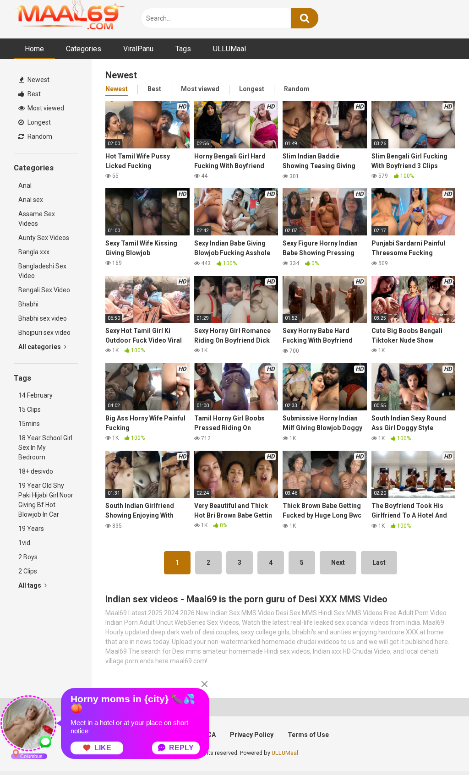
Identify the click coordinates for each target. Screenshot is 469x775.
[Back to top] (438, 747)
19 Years (31, 528)
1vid (24, 542)
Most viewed (45, 108)
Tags (183, 48)
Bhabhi (28, 304)
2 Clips (27, 571)
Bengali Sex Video (44, 290)
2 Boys (28, 557)
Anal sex (30, 199)
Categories (83, 48)
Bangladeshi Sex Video (42, 270)
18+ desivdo (35, 471)
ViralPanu (138, 48)
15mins (29, 423)
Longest (38, 122)
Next (338, 562)
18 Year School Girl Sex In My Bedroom (45, 447)
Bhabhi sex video (42, 318)
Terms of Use (308, 734)
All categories (40, 346)
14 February (35, 395)
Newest (37, 79)
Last (379, 562)
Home (34, 48)
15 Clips (29, 409)
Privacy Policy (251, 734)
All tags (30, 585)
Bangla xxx (33, 252)
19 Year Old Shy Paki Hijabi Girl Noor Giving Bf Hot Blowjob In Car (45, 500)
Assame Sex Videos (36, 218)
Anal (25, 185)
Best (33, 94)
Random (39, 136)
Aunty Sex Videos (43, 237)
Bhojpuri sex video (44, 332)
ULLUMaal (229, 48)
